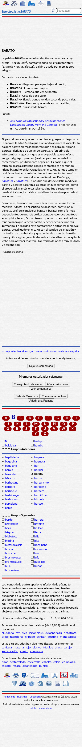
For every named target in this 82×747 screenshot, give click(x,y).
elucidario (8, 633)
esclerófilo (34, 662)
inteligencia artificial (41, 708)
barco (8, 508)
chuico (24, 651)
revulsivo (21, 633)
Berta (37, 532)
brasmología (13, 557)
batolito (39, 524)
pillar (5, 662)
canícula (7, 647)
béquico (10, 532)
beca (8, 528)
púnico (43, 666)
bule (8, 566)
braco (37, 553)
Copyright (35, 696)
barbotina (11, 499)
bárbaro (10, 487)
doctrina (53, 637)
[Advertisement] (41, 33)
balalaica (10, 445)
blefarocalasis (13, 545)
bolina (9, 549)
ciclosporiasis (53, 633)
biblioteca (11, 536)
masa (17, 647)
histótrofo (70, 633)
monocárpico (68, 637)
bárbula (39, 499)
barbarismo (41, 482)
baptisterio (12, 457)
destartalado (18, 662)
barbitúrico (41, 495)
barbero (39, 491)
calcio (56, 662)
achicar (41, 637)
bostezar (10, 553)
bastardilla (11, 524)
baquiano (11, 466)
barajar (38, 470)
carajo (68, 647)
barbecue (11, 491)
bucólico (39, 562)
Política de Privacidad (16, 696)
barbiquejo (12, 495)
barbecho (40, 487)
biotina (9, 541)
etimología (68, 662)
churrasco (36, 651)
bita (36, 541)
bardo (9, 519)
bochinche (40, 545)
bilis (36, 536)
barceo (38, 503)
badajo (38, 441)
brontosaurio (13, 562)
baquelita (11, 461)
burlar (38, 566)
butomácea (12, 570)
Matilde (48, 647)
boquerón (40, 549)
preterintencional (12, 637)
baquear (39, 457)
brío (36, 557)
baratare (21, 181)
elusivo (37, 647)
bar (36, 466)
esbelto (47, 662)
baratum (7, 181)
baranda (10, 474)
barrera (39, 519)
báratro (10, 478)
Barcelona (11, 503)
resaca (17, 666)
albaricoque (29, 666)
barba (38, 478)
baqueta (39, 461)
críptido (30, 637)
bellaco (38, 528)
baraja (9, 470)
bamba (38, 445)
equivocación (10, 651)
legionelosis (36, 633)
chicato (6, 666)
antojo (26, 647)
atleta (58, 647)
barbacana (11, 482)
